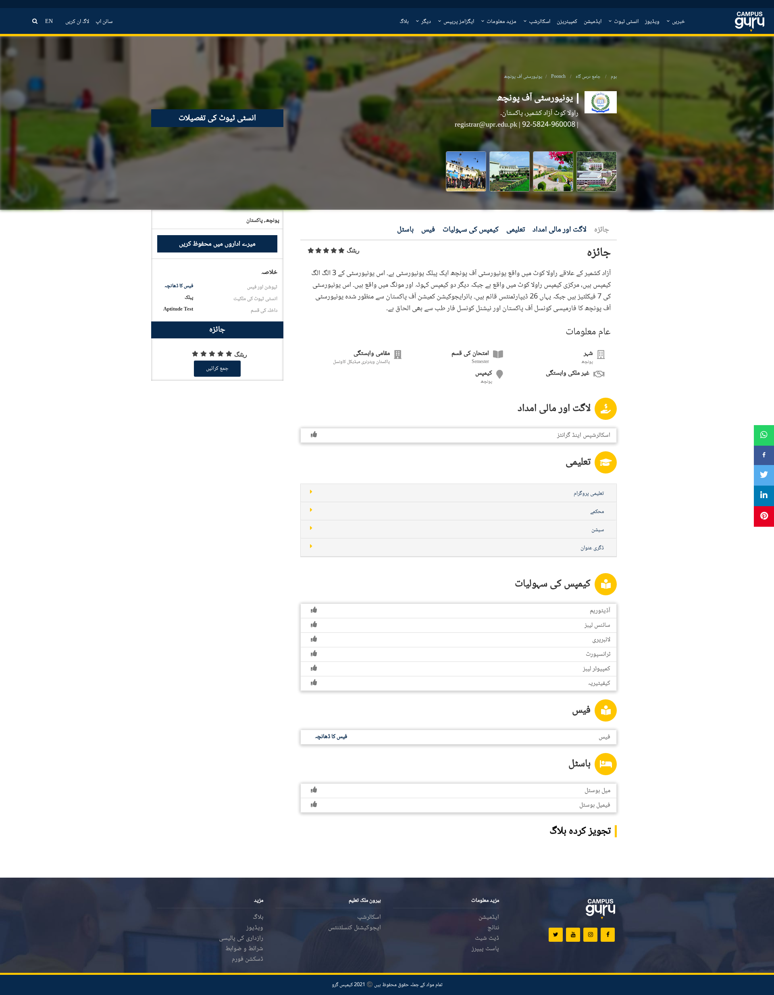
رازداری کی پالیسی (241, 938)
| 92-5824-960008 (550, 125)
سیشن (597, 530)
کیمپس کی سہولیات (471, 230)
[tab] (458, 493)
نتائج (493, 927)
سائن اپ (104, 22)
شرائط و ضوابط (244, 948)
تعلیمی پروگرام (589, 494)
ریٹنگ (353, 250)
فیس (428, 230)
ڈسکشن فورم (247, 959)
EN (49, 22)
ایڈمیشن (592, 22)
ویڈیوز (652, 22)
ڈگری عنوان (592, 548)
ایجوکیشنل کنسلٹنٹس (354, 927)
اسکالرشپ (539, 22)
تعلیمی (515, 230)
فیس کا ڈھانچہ (178, 286)
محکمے (597, 512)
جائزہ (601, 230)
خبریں (678, 22)
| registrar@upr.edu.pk (487, 125)
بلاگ (404, 22)
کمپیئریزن (567, 22)
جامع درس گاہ (588, 77)
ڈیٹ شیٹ (487, 938)
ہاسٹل (405, 230)
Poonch (558, 77)
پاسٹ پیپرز (485, 948)
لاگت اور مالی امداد (560, 230)
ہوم (614, 77)
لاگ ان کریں (77, 22)
